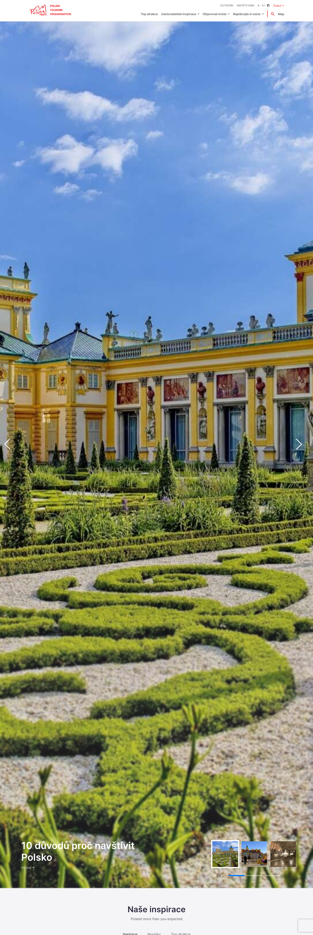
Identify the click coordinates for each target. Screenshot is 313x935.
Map (281, 14)
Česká (278, 5)
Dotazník (226, 5)
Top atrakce (149, 14)
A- (259, 5)
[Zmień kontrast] (268, 5)
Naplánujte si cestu (247, 14)
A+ (263, 5)
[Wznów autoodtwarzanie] (222, 876)
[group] (225, 854)
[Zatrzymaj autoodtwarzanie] (215, 875)
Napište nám (245, 5)
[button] (302, 444)
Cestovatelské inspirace (178, 14)
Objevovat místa (214, 14)
